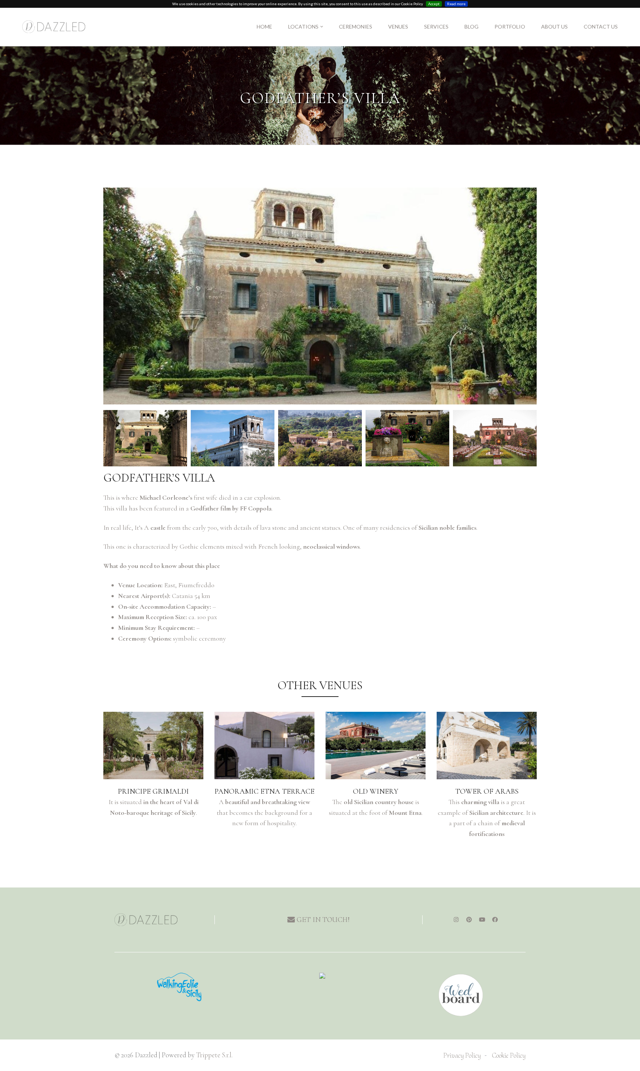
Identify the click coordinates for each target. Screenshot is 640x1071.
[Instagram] (455, 919)
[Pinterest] (468, 919)
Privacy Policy (462, 1055)
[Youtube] (481, 919)
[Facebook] (494, 919)
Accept (434, 3)
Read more (456, 3)
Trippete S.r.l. (214, 1055)
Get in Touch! (322, 919)
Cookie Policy (509, 1055)
